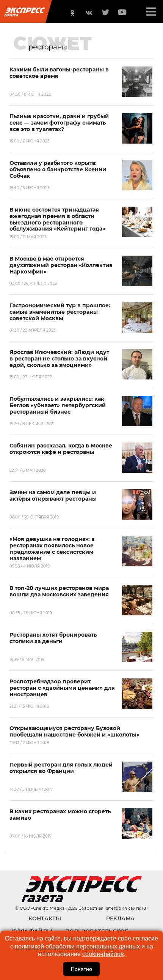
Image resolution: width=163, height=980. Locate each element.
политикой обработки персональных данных (77, 946)
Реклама (120, 918)
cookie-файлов (103, 954)
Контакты (44, 918)
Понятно (81, 969)
